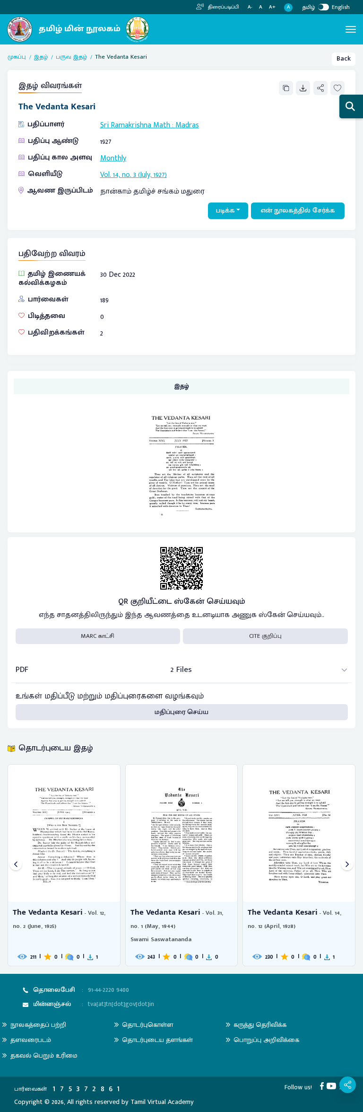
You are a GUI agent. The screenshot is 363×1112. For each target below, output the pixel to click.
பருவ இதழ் (71, 57)
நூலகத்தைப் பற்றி (38, 1025)
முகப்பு (17, 57)
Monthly (113, 158)
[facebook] (323, 1085)
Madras (187, 125)
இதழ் (41, 57)
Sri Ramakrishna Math (135, 125)
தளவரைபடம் (30, 1040)
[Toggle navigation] (351, 29)
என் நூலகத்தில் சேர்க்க (298, 210)
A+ (272, 7)
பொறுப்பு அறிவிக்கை (266, 1040)
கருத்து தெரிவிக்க (259, 1025)
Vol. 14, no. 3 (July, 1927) (133, 174)
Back (344, 58)
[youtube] (333, 1085)
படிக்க (225, 210)
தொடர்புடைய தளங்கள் (157, 1040)
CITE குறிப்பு (265, 636)
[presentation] (16, 865)
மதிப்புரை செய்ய (181, 712)
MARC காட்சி (97, 636)
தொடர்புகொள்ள (147, 1025)
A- (250, 7)
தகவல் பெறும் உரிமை (44, 1055)
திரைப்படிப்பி (223, 7)
